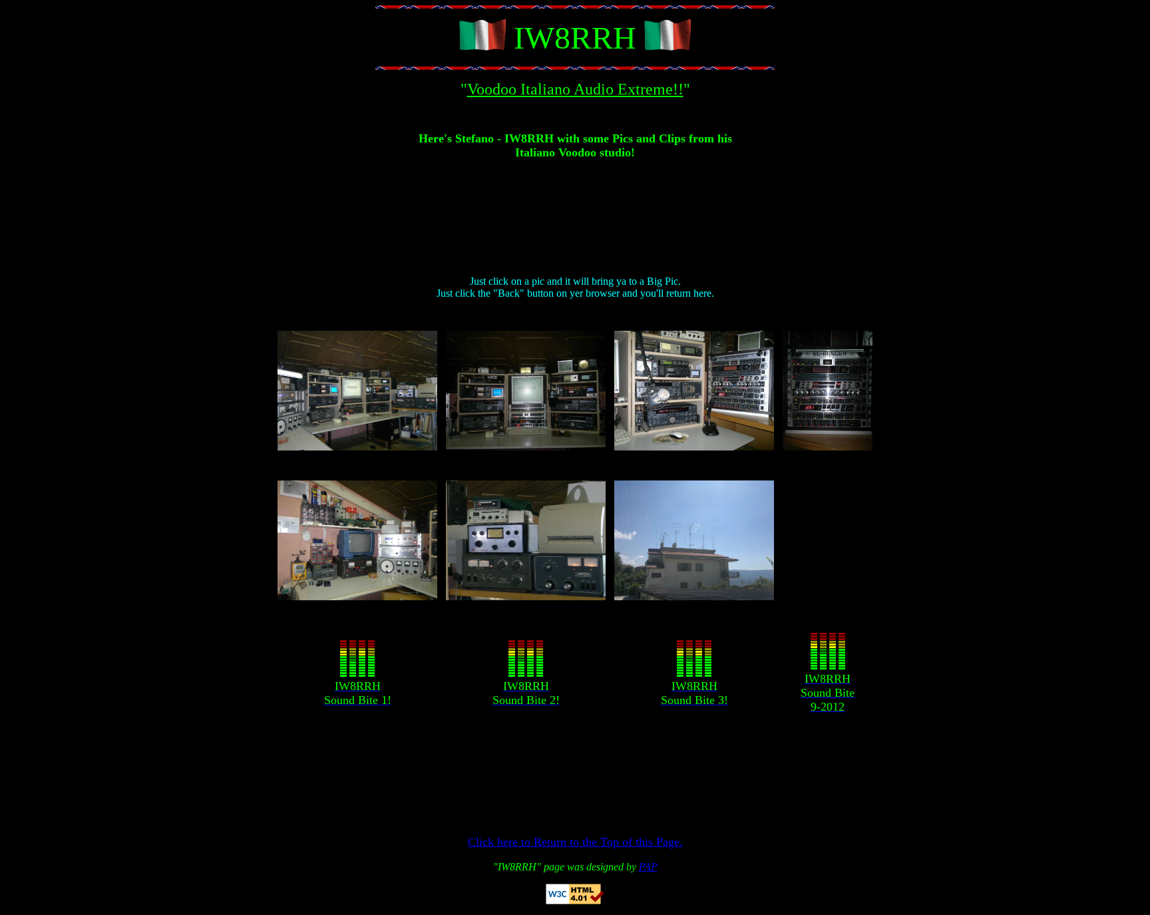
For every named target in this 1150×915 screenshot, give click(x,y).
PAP (648, 866)
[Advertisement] (575, 223)
